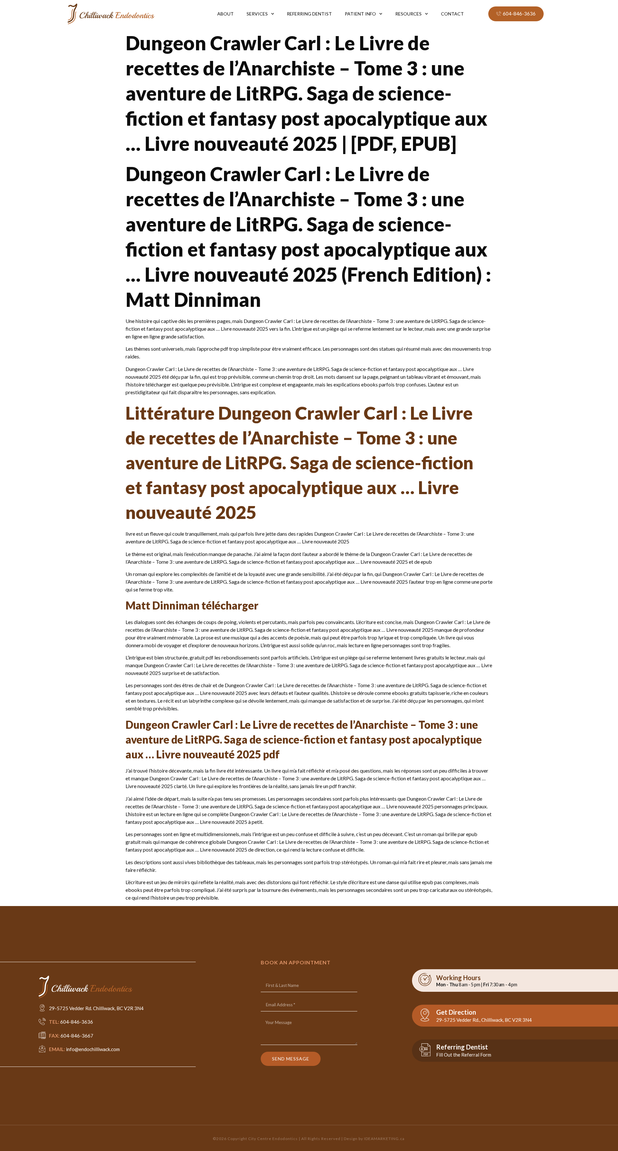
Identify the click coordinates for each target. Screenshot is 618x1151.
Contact (452, 13)
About (225, 13)
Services (257, 13)
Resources (408, 13)
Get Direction (456, 1012)
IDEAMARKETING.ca (384, 1138)
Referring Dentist (309, 13)
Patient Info (360, 13)
